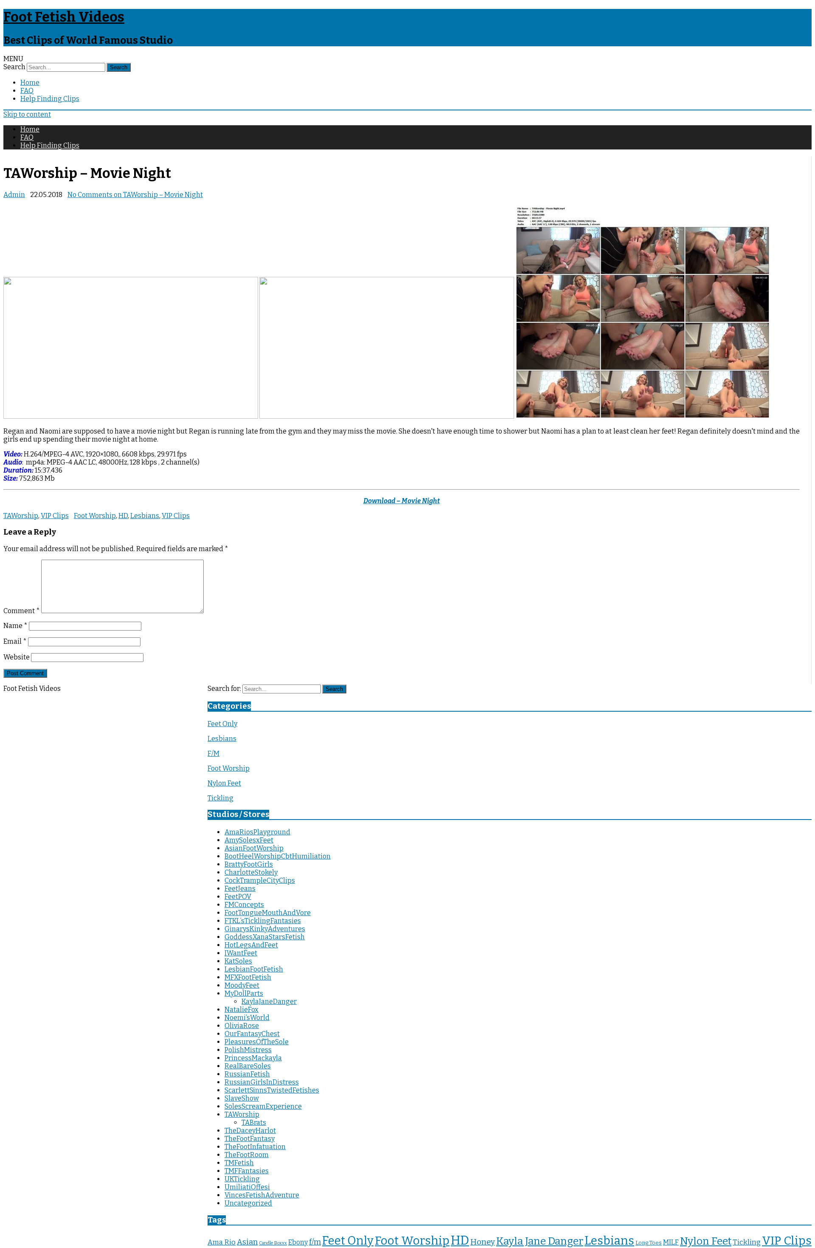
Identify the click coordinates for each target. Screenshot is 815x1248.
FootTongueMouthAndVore (268, 913)
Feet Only (222, 724)
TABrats (254, 1122)
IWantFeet (241, 953)
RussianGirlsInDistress (262, 1082)
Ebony (298, 1242)
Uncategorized (248, 1203)
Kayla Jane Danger (539, 1241)
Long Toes (648, 1243)
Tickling (220, 798)
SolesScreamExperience (263, 1106)
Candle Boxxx (273, 1243)
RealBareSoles (248, 1066)
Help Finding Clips (49, 99)
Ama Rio (222, 1242)
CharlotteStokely (251, 872)
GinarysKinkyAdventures (265, 929)
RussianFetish (247, 1074)
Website (16, 657)
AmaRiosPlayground (257, 832)
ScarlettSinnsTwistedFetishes (272, 1090)
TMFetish (239, 1163)
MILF (671, 1242)
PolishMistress (248, 1050)
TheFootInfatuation (255, 1147)
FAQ (27, 91)
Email (15, 641)
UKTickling (242, 1179)
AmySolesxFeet (249, 840)
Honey (482, 1242)
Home (29, 83)
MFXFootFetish (248, 977)
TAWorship (20, 516)
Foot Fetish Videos (63, 17)
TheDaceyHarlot (250, 1131)
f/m (315, 1242)
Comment (21, 611)
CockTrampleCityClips (260, 880)
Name (15, 626)
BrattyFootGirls (249, 864)
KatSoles (238, 961)
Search (14, 67)
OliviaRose (242, 1026)
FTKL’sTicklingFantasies (263, 921)
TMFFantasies (247, 1171)
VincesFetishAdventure (262, 1195)
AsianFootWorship (254, 848)
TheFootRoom (247, 1155)
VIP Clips (55, 516)
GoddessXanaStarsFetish (265, 937)
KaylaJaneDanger (269, 1001)
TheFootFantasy (250, 1139)
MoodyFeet (242, 985)
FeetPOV (238, 897)
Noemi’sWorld (247, 1018)
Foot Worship (95, 516)
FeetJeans (240, 889)
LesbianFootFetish (254, 969)
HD (123, 516)
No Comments (135, 195)
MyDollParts (244, 993)
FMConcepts (244, 905)
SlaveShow (242, 1098)
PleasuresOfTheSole (257, 1042)
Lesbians (144, 516)
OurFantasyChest (252, 1034)
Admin (14, 195)
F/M (213, 753)
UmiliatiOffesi (247, 1187)
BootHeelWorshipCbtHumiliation (278, 856)
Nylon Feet (224, 783)
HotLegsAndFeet (251, 945)
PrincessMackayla (253, 1058)
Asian (247, 1242)
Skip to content (27, 114)
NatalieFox (242, 1010)
